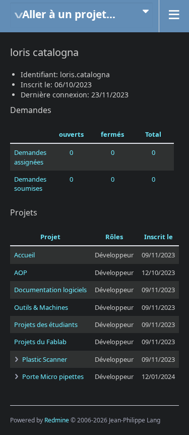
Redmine (56, 420)
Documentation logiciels (50, 289)
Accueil (24, 254)
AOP (20, 272)
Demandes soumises (30, 184)
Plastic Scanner (44, 359)
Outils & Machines (41, 307)
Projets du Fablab (40, 341)
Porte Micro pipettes (53, 376)
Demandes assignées (30, 157)
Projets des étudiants (46, 324)
